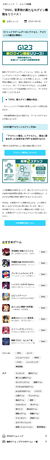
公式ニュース (8, 4)
